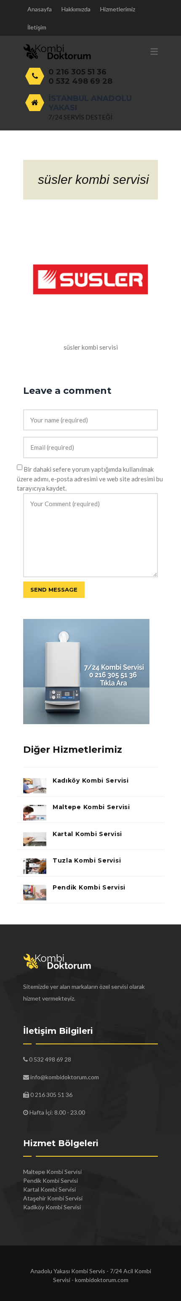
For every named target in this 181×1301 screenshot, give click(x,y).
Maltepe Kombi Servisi (91, 807)
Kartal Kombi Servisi (87, 834)
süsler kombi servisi (93, 179)
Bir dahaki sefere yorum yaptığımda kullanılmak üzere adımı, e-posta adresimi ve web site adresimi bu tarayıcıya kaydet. (90, 478)
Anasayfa (39, 9)
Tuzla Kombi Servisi (87, 860)
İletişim (36, 27)
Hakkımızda (75, 9)
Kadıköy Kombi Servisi (91, 780)
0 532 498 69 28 (80, 81)
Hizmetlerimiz (117, 9)
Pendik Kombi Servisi (89, 887)
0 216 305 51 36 (77, 72)
